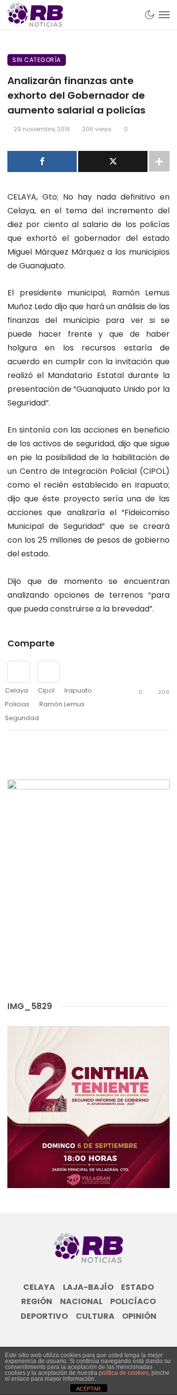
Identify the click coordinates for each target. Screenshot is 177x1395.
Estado (137, 1287)
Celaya (16, 690)
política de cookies (123, 1372)
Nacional (81, 1301)
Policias (17, 704)
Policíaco (133, 1301)
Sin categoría (36, 60)
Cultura (95, 1316)
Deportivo (44, 1316)
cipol (46, 690)
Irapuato (78, 690)
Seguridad (22, 718)
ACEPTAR (88, 1389)
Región (36, 1301)
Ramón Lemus (62, 704)
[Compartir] (42, 161)
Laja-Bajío (88, 1287)
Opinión (139, 1316)
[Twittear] (113, 161)
